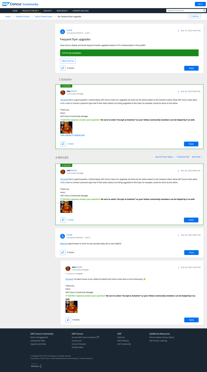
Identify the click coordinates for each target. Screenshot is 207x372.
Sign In (200, 4)
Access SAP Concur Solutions (84, 337)
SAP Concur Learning (158, 341)
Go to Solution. (75, 53)
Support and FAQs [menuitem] (81, 11)
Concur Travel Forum (43, 17)
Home (7, 17)
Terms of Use (45, 358)
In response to (74, 274)
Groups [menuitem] (47, 11)
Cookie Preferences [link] (86, 358)
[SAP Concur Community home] (12, 4)
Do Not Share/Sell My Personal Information (64, 358)
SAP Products (123, 341)
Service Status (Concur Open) (161, 337)
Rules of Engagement (39, 337)
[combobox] (186, 10)
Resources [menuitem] (61, 11)
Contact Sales (77, 347)
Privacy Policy (34, 358)
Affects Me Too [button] (68, 61)
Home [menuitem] (15, 11)
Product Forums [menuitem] (29, 11)
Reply (191, 68)
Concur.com (77, 341)
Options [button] (195, 16)
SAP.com (121, 337)
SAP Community (124, 344)
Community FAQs (37, 341)
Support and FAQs (38, 344)
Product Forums (22, 17)
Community (30, 4)
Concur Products (79, 344)
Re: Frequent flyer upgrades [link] (69, 17)
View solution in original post (72, 135)
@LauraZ (64, 100)
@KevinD (64, 244)
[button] (178, 31)
